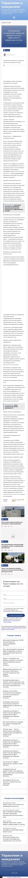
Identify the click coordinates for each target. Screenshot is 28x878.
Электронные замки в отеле (13, 494)
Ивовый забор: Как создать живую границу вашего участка (14, 823)
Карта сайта (14, 873)
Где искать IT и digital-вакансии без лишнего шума (13, 763)
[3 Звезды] (12, 501)
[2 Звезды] (23, 499)
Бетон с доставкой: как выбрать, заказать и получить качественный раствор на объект (13, 661)
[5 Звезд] (14, 501)
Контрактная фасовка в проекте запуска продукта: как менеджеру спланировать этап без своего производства (13, 682)
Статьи (8, 22)
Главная (3, 22)
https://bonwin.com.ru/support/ (11, 364)
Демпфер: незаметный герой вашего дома (13, 831)
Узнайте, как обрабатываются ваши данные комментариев (12, 620)
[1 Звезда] (22, 499)
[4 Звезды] (13, 501)
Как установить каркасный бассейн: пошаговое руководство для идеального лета (13, 814)
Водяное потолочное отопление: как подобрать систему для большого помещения (12, 693)
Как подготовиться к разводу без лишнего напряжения (13, 723)
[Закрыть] (1, 877)
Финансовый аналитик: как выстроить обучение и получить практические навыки (12, 671)
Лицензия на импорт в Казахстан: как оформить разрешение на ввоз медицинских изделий (12, 713)
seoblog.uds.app (16, 877)
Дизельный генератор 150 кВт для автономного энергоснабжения (13, 642)
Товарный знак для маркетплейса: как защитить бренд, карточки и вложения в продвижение (13, 771)
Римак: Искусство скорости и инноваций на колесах (13, 805)
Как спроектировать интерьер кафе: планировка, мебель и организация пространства (13, 651)
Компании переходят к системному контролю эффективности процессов (12, 703)
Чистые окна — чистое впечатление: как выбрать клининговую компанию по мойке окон (12, 731)
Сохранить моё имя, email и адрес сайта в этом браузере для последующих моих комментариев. (13, 610)
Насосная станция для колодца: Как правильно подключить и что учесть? (12, 839)
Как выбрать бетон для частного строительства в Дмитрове (12, 781)
